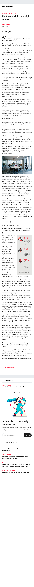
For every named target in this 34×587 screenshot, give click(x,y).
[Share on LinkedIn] (6, 32)
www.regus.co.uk (26, 358)
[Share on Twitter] (3, 32)
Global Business (7, 385)
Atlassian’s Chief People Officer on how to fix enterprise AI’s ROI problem (15, 457)
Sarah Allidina (6, 24)
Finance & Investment (9, 470)
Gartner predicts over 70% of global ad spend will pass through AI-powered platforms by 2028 (16, 465)
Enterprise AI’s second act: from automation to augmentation (15, 449)
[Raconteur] (7, 6)
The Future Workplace (9, 13)
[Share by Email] (9, 32)
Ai (2, 447)
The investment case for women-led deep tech (15, 472)
